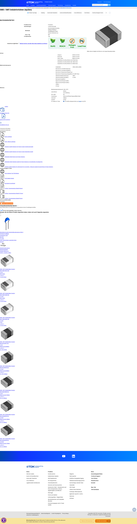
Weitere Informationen (87, 521)
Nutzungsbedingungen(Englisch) (33, 513)
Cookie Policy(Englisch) (56, 513)
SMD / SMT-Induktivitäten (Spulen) (54, 7)
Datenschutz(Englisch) (45, 513)
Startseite (28, 7)
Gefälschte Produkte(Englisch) (32, 515)
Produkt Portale (34, 7)
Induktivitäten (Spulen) (42, 7)
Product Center (48, 2)
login (80, 101)
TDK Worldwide (107, 2)
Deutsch (99, 2)
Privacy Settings (65, 513)
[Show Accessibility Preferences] (3, 520)
